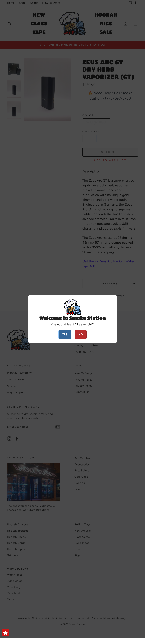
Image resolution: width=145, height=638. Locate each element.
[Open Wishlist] (5, 632)
